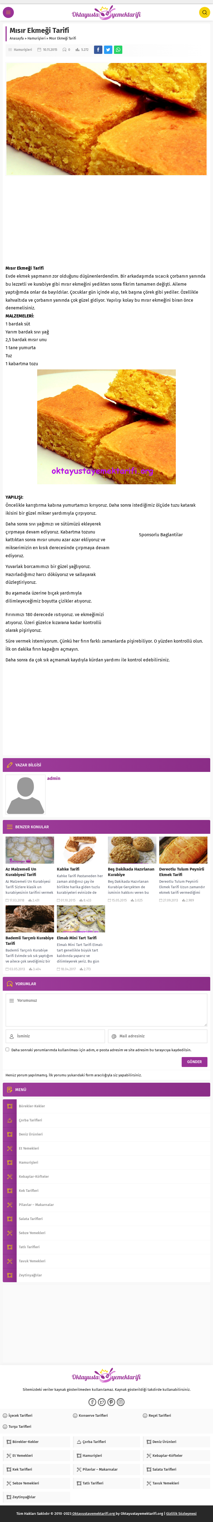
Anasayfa (17, 38)
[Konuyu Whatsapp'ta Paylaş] (118, 50)
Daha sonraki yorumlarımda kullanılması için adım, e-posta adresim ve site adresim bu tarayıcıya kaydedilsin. (101, 1050)
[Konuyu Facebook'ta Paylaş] (98, 50)
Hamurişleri (36, 38)
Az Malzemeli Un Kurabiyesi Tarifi (21, 872)
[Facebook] (92, 1402)
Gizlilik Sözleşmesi (181, 1514)
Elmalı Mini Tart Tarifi (77, 937)
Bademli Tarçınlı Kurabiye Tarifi (30, 940)
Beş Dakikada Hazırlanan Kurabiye (131, 872)
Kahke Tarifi (68, 869)
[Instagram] (121, 1402)
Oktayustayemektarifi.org (94, 1514)
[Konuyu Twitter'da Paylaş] (108, 50)
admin (53, 778)
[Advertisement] (106, 220)
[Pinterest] (111, 1402)
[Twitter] (102, 1402)
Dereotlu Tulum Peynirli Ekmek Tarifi (181, 872)
